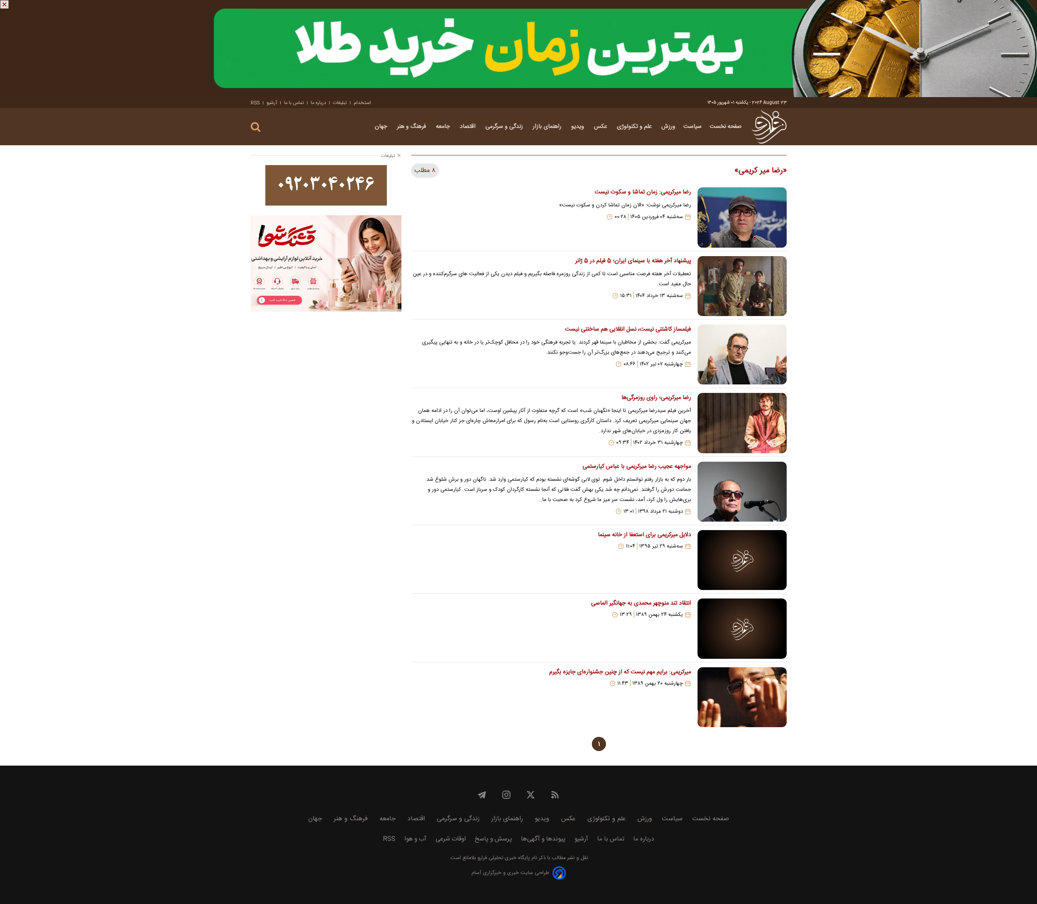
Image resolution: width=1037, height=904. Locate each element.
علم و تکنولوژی (635, 127)
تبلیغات (340, 102)
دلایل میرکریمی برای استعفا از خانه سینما (644, 535)
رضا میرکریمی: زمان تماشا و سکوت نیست (643, 192)
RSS (255, 102)
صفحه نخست (726, 127)
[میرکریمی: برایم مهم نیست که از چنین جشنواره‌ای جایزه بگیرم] (742, 697)
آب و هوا (415, 839)
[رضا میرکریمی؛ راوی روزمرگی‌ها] (742, 423)
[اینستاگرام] (506, 795)
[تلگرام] (482, 795)
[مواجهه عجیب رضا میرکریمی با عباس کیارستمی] (742, 492)
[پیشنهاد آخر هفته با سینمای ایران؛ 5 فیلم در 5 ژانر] (742, 286)
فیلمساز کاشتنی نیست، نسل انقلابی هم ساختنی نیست (628, 329)
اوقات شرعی (450, 839)
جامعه (444, 127)
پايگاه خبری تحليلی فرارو (503, 858)
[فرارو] (769, 127)
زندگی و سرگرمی (505, 127)
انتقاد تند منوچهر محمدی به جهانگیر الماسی (641, 603)
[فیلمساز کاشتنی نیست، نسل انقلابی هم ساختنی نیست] (742, 354)
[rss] (555, 795)
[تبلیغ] (518, 48)
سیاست (692, 127)
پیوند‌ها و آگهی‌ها (543, 839)
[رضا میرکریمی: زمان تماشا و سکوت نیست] (742, 217)
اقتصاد (468, 127)
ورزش (668, 127)
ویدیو (578, 127)
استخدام (362, 102)
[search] (255, 127)
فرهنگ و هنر (412, 127)
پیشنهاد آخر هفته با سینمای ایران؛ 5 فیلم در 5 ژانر (633, 261)
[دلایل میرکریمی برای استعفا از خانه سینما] (742, 560)
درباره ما (318, 102)
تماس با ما (294, 102)
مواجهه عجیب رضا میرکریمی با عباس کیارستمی (637, 466)
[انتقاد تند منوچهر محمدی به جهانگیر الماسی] (742, 628)
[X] (531, 795)
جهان (382, 127)
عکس (601, 127)
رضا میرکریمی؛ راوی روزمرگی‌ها (656, 398)
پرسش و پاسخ (493, 839)
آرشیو (272, 102)
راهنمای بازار (548, 127)
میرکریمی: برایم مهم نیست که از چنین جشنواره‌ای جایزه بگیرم (620, 672)
